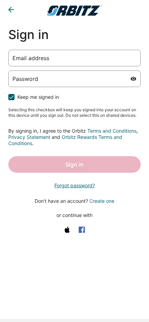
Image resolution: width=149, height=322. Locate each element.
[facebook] (82, 230)
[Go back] (11, 9)
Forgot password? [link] (74, 185)
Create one (101, 201)
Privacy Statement (29, 137)
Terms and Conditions (112, 131)
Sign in (74, 164)
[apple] (67, 230)
